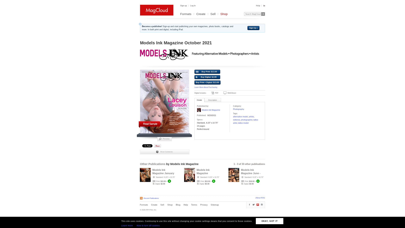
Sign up (183, 6)
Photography (238, 109)
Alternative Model (240, 117)
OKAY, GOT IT (270, 221)
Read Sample (150, 123)
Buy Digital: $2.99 (209, 77)
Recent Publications (151, 198)
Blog (178, 205)
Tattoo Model (243, 123)
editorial (236, 120)
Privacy (204, 205)
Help (258, 6)
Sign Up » (253, 28)
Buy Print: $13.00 (209, 72)
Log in (193, 6)
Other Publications (152, 164)
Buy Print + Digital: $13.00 (207, 82)
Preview (166, 139)
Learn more (127, 226)
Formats (185, 14)
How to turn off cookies (148, 226)
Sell (212, 14)
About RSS (260, 198)
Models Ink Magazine (211, 110)
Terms (194, 205)
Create (201, 14)
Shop (224, 14)
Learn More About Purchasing (205, 87)
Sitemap (215, 205)
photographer (246, 120)
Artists (251, 117)
